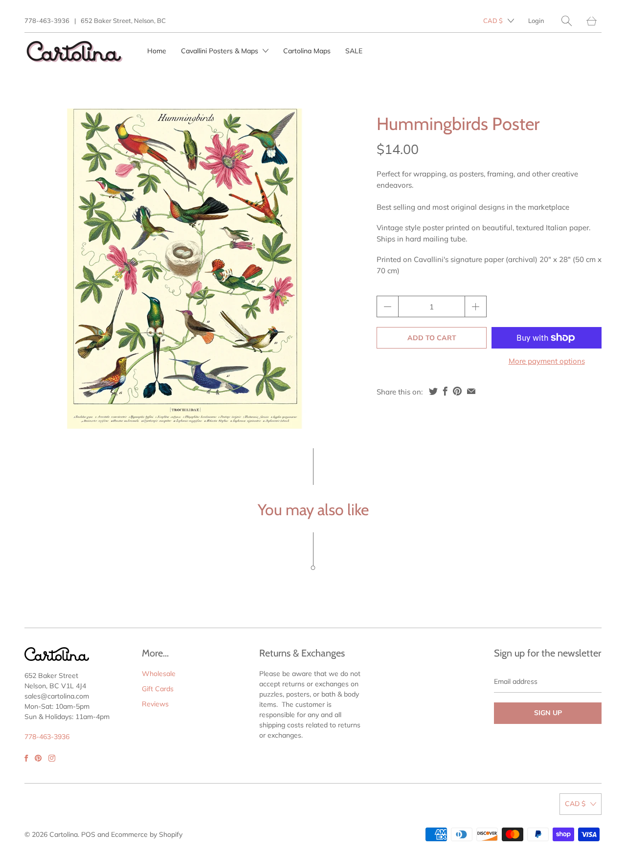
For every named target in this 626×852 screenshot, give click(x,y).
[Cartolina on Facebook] (26, 758)
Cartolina (63, 834)
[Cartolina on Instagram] (51, 758)
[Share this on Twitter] (433, 391)
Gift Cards (158, 688)
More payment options (547, 361)
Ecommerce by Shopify (146, 834)
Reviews (155, 703)
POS (88, 834)
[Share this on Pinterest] (457, 391)
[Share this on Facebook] (445, 391)
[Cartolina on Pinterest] (38, 758)
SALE (353, 50)
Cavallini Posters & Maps (220, 50)
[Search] (567, 21)
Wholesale (159, 673)
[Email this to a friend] (471, 391)
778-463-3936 (46, 20)
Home (156, 50)
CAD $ (493, 20)
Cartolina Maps (307, 50)
